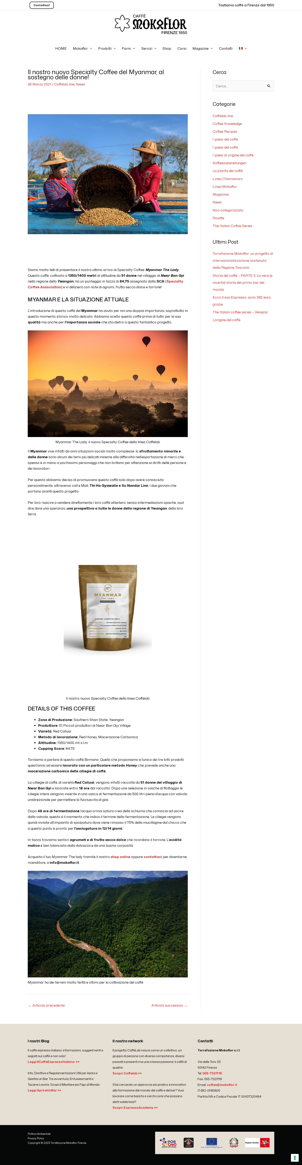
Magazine (200, 48)
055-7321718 (212, 1073)
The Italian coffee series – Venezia (240, 311)
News (80, 84)
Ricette (218, 217)
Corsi (182, 48)
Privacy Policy (36, 1138)
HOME (61, 48)
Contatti (226, 48)
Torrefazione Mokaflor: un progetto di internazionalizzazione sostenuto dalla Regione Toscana (243, 260)
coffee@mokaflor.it (222, 1085)
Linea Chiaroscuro (228, 178)
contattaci (153, 856)
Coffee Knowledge (227, 123)
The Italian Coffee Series (232, 225)
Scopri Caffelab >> (127, 1073)
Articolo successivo (169, 1005)
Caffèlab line (64, 84)
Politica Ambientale (39, 1134)
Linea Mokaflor (225, 186)
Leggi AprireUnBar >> (44, 1090)
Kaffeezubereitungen (229, 162)
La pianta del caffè (228, 170)
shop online (120, 856)
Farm (126, 48)
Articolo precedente (46, 1005)
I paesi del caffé (225, 139)
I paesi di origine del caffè (233, 154)
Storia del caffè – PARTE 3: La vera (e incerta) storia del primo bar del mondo (242, 282)
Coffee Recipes (225, 131)
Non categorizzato (228, 210)
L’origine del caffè (226, 319)
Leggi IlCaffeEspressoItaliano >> (54, 1062)
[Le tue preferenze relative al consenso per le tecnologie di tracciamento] (295, 1158)
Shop (167, 48)
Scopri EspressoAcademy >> (135, 1107)
